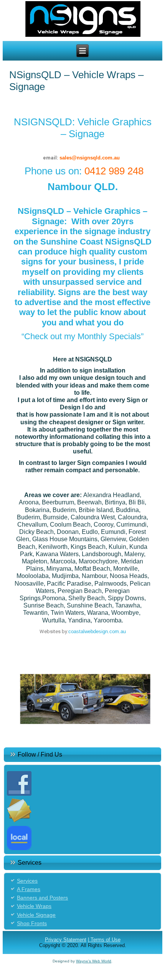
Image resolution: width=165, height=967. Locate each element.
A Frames (28, 889)
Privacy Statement (65, 939)
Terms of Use (105, 939)
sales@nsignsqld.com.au (89, 158)
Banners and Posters (42, 898)
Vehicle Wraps (34, 906)
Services (27, 881)
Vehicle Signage (36, 915)
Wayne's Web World (93, 961)
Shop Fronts (32, 923)
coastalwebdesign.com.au (97, 631)
